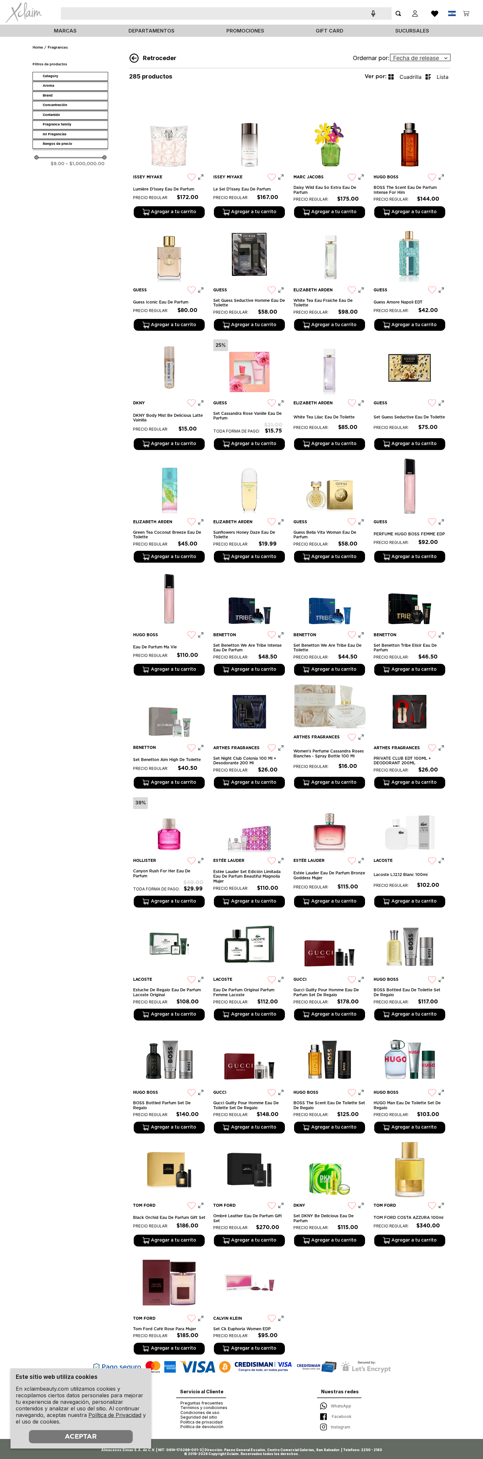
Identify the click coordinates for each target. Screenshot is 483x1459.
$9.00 (57, 164)
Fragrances (58, 47)
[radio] (405, 77)
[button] (70, 77)
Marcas (65, 31)
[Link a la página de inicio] (38, 48)
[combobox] (243, 13)
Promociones (245, 31)
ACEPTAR (81, 1436)
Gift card (329, 31)
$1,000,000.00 (85, 164)
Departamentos (151, 31)
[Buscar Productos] (399, 13)
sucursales (412, 31)
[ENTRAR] (415, 13)
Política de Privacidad (114, 1415)
